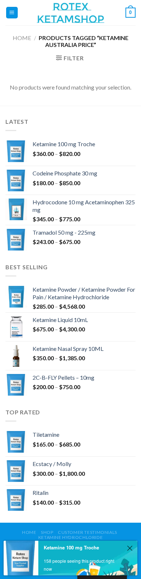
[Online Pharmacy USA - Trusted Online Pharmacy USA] (70, 12)
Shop (47, 532)
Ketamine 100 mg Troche (71, 547)
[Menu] (12, 13)
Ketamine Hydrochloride (70, 537)
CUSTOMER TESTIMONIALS (87, 532)
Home (22, 37)
